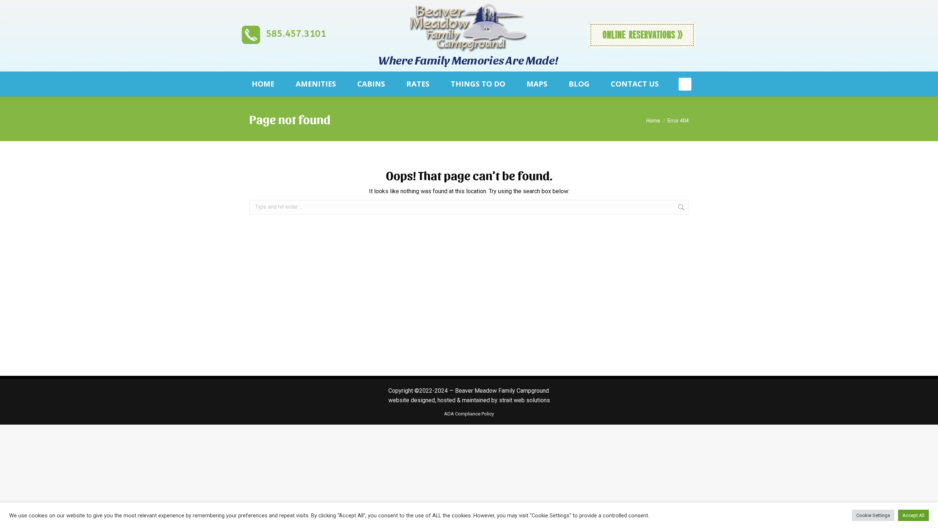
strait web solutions (524, 400)
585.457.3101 (296, 33)
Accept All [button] (913, 515)
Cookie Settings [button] (873, 515)
